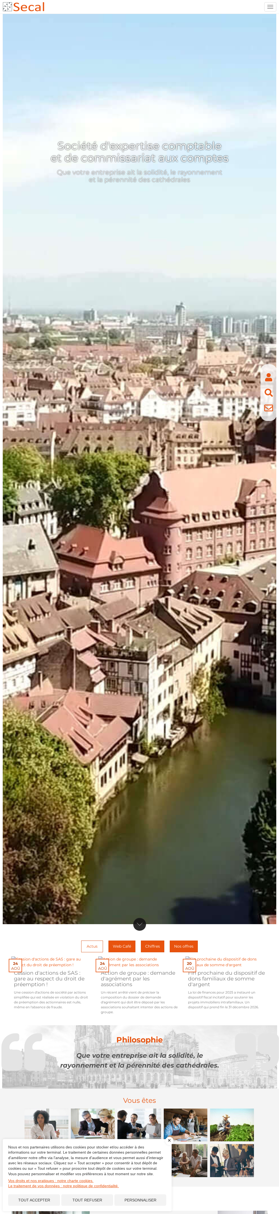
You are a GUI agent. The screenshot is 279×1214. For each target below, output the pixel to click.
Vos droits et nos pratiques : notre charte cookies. (50, 1180)
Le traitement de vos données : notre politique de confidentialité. (63, 1186)
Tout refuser (87, 1200)
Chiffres (152, 946)
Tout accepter (34, 1200)
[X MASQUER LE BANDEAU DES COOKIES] (169, 1140)
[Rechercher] (268, 392)
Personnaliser (140, 1200)
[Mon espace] (268, 377)
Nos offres (183, 946)
